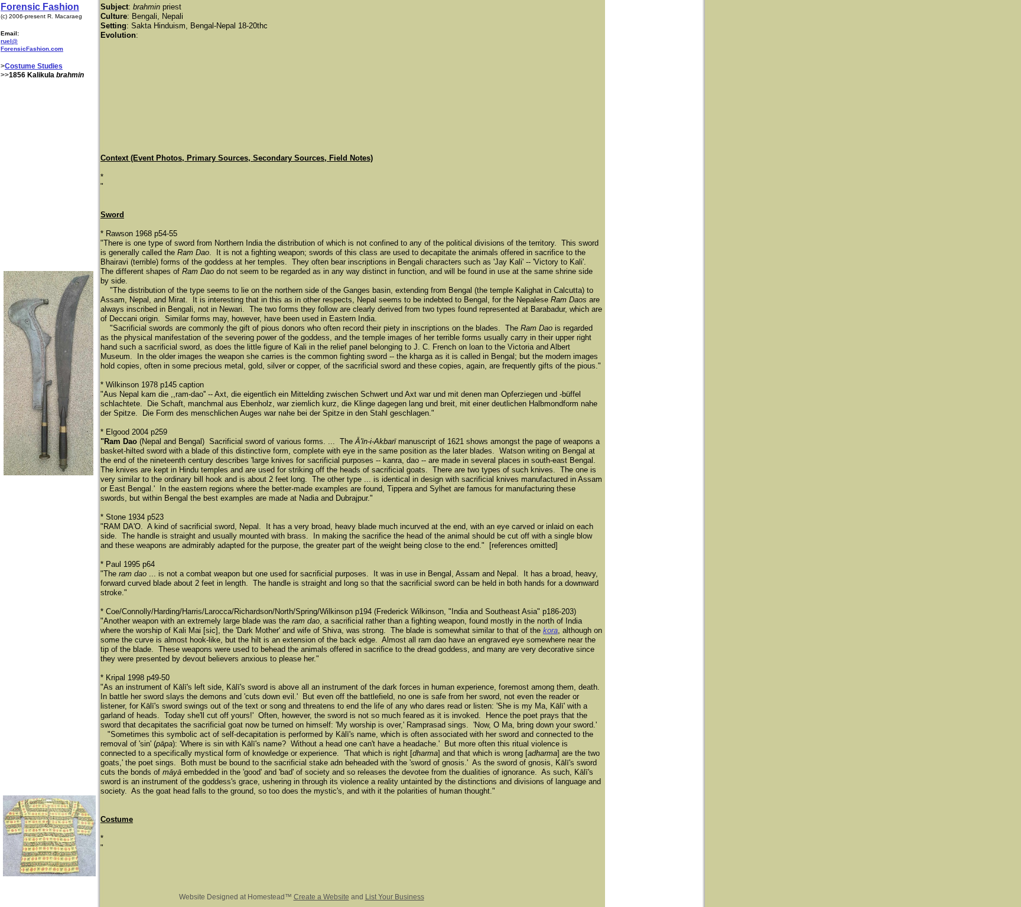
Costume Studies (34, 66)
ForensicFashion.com (32, 48)
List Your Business (394, 897)
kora (550, 630)
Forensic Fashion (40, 7)
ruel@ (9, 41)
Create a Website (321, 897)
